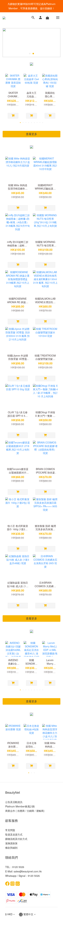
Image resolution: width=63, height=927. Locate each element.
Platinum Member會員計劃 (20, 806)
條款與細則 (11, 847)
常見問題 (10, 830)
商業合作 (10, 810)
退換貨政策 (11, 843)
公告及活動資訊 (13, 802)
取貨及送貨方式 (13, 834)
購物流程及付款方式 (16, 839)
